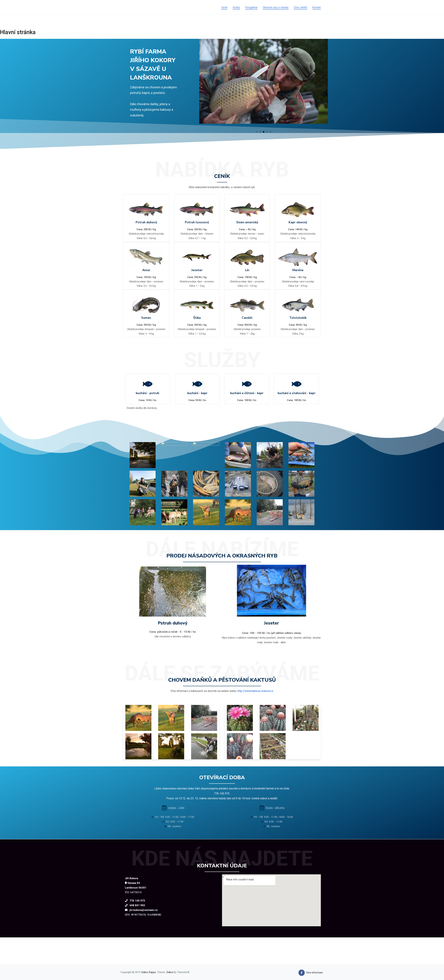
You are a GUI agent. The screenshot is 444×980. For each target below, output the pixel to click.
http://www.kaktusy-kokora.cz (255, 691)
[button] (256, 132)
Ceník (224, 7)
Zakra (169, 972)
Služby (236, 7)
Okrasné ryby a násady (276, 7)
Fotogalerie (251, 7)
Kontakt (316, 7)
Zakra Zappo (148, 972)
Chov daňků (300, 7)
